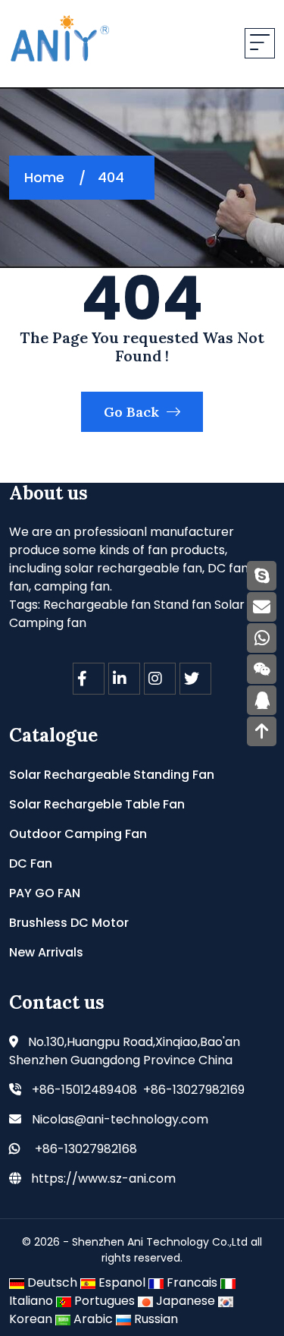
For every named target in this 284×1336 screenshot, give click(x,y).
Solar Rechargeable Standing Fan (111, 774)
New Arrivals (46, 952)
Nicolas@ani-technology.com (120, 1119)
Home (44, 177)
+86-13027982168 (86, 1149)
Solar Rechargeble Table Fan (97, 804)
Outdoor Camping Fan (78, 834)
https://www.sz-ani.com (103, 1178)
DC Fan (30, 863)
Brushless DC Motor (69, 922)
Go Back (133, 412)
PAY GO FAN (44, 893)
